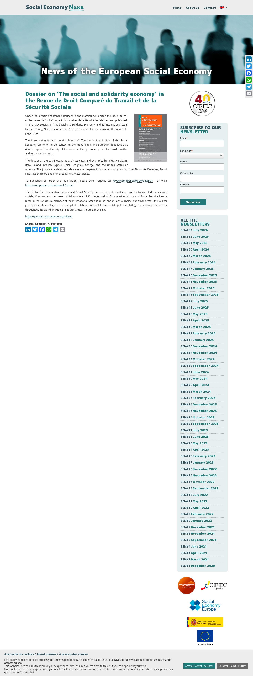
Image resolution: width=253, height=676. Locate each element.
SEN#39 (195, 320)
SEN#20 (194, 443)
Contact (210, 8)
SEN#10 (195, 508)
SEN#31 (195, 372)
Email (184, 138)
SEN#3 (194, 553)
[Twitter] (248, 66)
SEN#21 (195, 437)
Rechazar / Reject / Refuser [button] (232, 665)
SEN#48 (198, 262)
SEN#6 (198, 533)
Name (183, 161)
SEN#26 (199, 404)
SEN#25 (199, 411)
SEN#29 (195, 385)
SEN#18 (198, 456)
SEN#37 (198, 333)
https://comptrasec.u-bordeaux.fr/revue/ (49, 185)
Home (177, 8)
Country (184, 184)
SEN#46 (199, 275)
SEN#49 (196, 256)
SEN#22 (194, 430)
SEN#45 (199, 282)
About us (192, 8)
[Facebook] (248, 73)
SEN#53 (194, 230)
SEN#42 (194, 301)
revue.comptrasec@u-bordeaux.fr (133, 180)
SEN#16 (199, 469)
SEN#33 (197, 359)
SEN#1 (198, 566)
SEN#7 (198, 527)
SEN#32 (199, 366)
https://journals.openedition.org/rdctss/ (48, 216)
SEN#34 (199, 353)
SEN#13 (199, 488)
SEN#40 (194, 314)
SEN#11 (194, 501)
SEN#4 (194, 546)
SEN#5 (199, 540)
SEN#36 (197, 340)
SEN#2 (195, 559)
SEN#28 (196, 391)
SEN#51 (194, 243)
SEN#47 (197, 269)
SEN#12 (194, 495)
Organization (187, 173)
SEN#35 (199, 346)
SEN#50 (195, 249)
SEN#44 (197, 288)
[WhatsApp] (248, 79)
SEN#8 (196, 521)
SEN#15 (199, 475)
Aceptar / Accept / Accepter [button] (199, 665)
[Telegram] (248, 86)
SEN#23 (199, 424)
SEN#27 (198, 398)
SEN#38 (196, 327)
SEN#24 (197, 417)
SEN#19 (195, 449)
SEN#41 (195, 307)
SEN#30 (194, 379)
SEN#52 (195, 236)
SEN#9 (197, 514)
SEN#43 (199, 295)
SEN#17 (197, 462)
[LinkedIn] (248, 59)
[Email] (248, 93)
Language (186, 151)
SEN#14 (197, 482)
